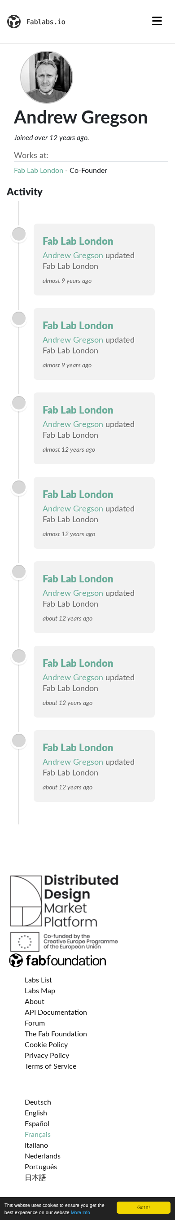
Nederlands (43, 1156)
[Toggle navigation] (157, 21)
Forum (35, 1023)
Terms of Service (50, 1066)
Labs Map (40, 991)
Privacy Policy (47, 1055)
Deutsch (38, 1102)
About (34, 1001)
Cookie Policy (46, 1044)
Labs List (38, 980)
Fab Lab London (38, 170)
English (36, 1113)
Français (38, 1134)
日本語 (35, 1177)
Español (37, 1124)
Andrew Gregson (73, 256)
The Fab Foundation (56, 1034)
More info (80, 1212)
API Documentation (56, 1012)
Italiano (36, 1145)
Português (41, 1167)
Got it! (143, 1207)
